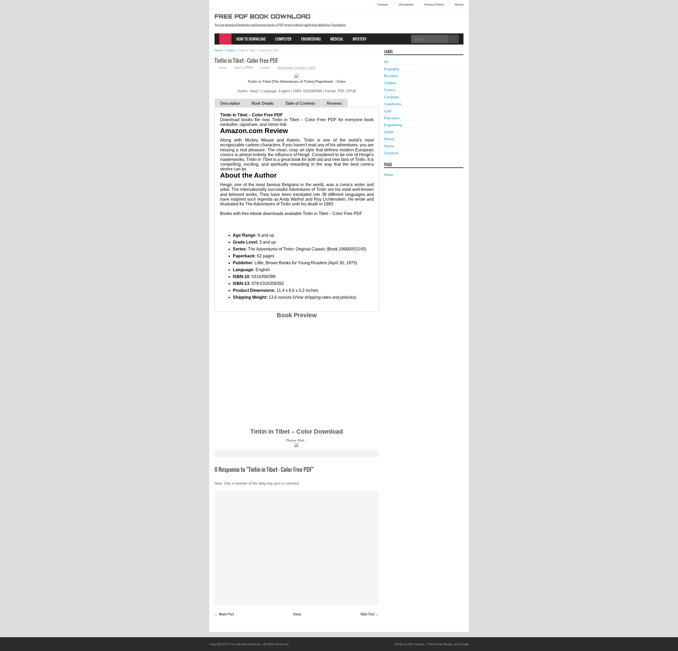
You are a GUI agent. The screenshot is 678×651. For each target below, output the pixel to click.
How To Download (251, 39)
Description (230, 103)
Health (389, 132)
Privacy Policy (434, 4)
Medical (336, 39)
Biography (391, 69)
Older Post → (369, 614)
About (459, 4)
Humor (389, 146)
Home (225, 39)
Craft (387, 111)
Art (386, 62)
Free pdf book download (262, 17)
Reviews (334, 103)
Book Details (263, 103)
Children (390, 83)
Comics (265, 67)
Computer (283, 39)
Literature (391, 153)
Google (464, 644)
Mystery (360, 39)
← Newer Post (224, 614)
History (389, 139)
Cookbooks (392, 104)
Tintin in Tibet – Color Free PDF (246, 60)
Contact (382, 4)
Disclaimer (406, 4)
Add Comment (243, 67)
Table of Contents (300, 103)
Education (391, 118)
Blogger (448, 644)
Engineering (311, 39)
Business (391, 76)
